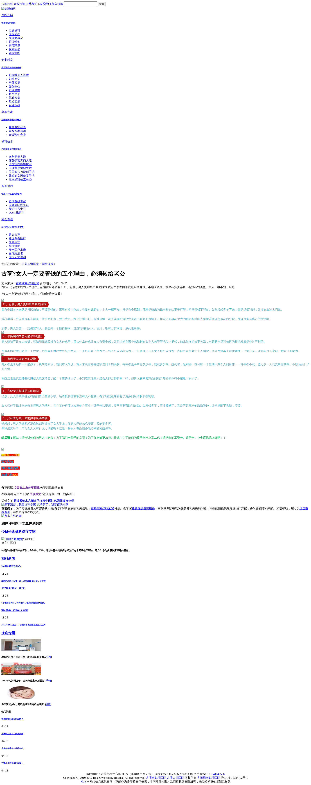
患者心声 (14, 234)
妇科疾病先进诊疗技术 (11, 149)
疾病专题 (8, 633)
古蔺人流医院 (30, 263)
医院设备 (14, 41)
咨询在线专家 (17, 201)
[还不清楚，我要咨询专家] (18, 504)
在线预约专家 (17, 134)
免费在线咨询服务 (143, 508)
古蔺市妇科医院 (8, 23)
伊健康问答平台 (19, 205)
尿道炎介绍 (67, 500)
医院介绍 (7, 15)
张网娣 (18, 539)
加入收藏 (57, 3)
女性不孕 (14, 105)
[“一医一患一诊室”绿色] (21, 697)
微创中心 (14, 86)
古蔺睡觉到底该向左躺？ (12, 719)
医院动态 (14, 34)
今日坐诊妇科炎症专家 (18, 531)
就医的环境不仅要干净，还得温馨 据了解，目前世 (23, 581)
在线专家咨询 (17, 131)
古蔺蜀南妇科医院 (27, 283)
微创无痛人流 (17, 156)
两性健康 (47, 263)
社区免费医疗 (17, 238)
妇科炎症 (14, 78)
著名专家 (7, 111)
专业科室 (7, 59)
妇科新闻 (8, 558)
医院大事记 (16, 38)
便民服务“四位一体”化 (13, 588)
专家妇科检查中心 (20, 179)
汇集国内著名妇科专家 (11, 120)
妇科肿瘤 (14, 90)
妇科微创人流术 (19, 75)
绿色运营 (14, 242)
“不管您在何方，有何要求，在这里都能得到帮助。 (23, 603)
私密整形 (14, 93)
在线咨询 (19, 3)
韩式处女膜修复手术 (22, 175)
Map (83, 781)
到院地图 (14, 53)
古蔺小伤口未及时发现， (12, 763)
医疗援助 (14, 245)
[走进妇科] (8, 8)
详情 (48, 657)
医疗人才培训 (17, 257)
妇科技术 (7, 141)
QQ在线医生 (16, 212)
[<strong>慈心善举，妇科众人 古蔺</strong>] (21, 674)
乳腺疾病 (14, 97)
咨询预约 (7, 186)
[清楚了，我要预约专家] (52, 504)
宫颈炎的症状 (36, 500)
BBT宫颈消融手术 (20, 168)
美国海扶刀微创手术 (22, 171)
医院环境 (14, 45)
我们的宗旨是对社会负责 (12, 227)
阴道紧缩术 (21, 500)
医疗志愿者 (16, 253)
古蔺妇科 (7, 3)
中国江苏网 (52, 500)
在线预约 (31, 3)
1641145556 (217, 773)
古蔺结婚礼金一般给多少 (12, 748)
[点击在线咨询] (11, 515)
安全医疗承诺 (17, 249)
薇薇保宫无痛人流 (20, 160)
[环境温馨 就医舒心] (21, 650)
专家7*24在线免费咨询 (11, 194)
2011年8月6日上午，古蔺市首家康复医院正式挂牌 (23, 625)
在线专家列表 (17, 127)
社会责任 (7, 219)
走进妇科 (14, 30)
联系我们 (45, 3)
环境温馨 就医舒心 (11, 566)
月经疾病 (14, 101)
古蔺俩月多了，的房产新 (12, 733)
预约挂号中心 (17, 208)
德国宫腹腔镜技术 (20, 164)
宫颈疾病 (14, 82)
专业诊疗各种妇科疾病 (11, 67)
